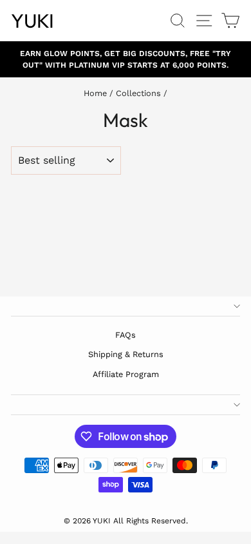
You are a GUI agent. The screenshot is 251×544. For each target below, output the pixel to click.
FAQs (125, 335)
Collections (138, 93)
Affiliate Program (126, 374)
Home (95, 93)
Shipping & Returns (125, 354)
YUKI (32, 20)
